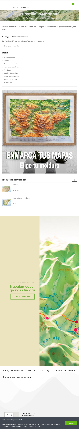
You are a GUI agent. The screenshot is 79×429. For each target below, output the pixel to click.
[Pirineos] (6, 189)
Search (73, 46)
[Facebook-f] (9, 407)
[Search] (68, 5)
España (6, 61)
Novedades (8, 82)
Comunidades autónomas (13, 64)
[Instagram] (4, 407)
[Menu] (3, 3)
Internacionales (9, 58)
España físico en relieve (21, 198)
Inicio (5, 53)
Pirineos (15, 185)
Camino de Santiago (11, 73)
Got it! (71, 423)
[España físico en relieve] (6, 202)
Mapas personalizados (12, 76)
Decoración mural (10, 79)
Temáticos (8, 70)
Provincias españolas (11, 67)
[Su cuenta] (76, 5)
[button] (73, 180)
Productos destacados (14, 179)
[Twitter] (14, 407)
